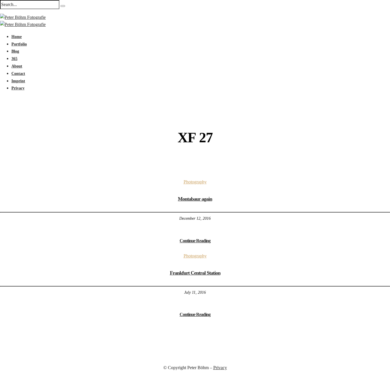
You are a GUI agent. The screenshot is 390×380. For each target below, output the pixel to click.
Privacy (18, 88)
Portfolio (19, 44)
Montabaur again (195, 199)
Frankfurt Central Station (195, 273)
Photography (195, 181)
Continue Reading (195, 240)
